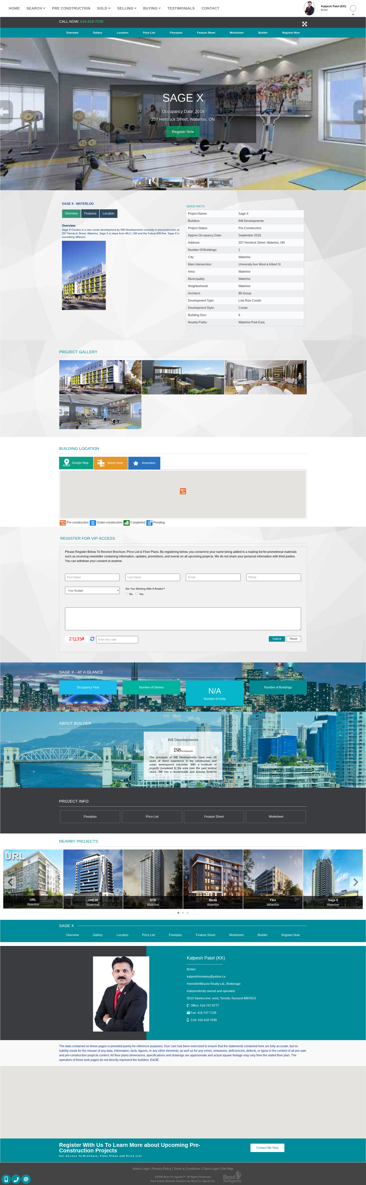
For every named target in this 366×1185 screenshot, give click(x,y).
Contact (210, 8)
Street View (115, 462)
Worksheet (237, 32)
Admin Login (141, 1168)
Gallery (97, 32)
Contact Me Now (267, 1147)
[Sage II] (273, 879)
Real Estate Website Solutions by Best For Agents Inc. (183, 1180)
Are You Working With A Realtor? (145, 588)
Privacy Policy (161, 1168)
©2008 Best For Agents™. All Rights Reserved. (183, 1176)
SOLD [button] (102, 8)
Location (122, 32)
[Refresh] (91, 638)
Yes (141, 593)
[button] (183, 491)
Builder (263, 32)
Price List (149, 32)
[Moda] (153, 879)
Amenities (148, 462)
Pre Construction (71, 8)
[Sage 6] (333, 879)
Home (14, 8)
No (131, 593)
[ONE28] (33, 879)
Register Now (291, 32)
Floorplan (176, 32)
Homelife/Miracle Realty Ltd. (214, 983)
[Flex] (213, 879)
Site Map (227, 1168)
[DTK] (93, 879)
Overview (72, 32)
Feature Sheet (206, 32)
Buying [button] (150, 8)
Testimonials (181, 8)
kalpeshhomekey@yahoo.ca (206, 976)
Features (90, 212)
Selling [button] (125, 8)
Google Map (80, 462)
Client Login (210, 1168)
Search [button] (34, 8)
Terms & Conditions (187, 1168)
